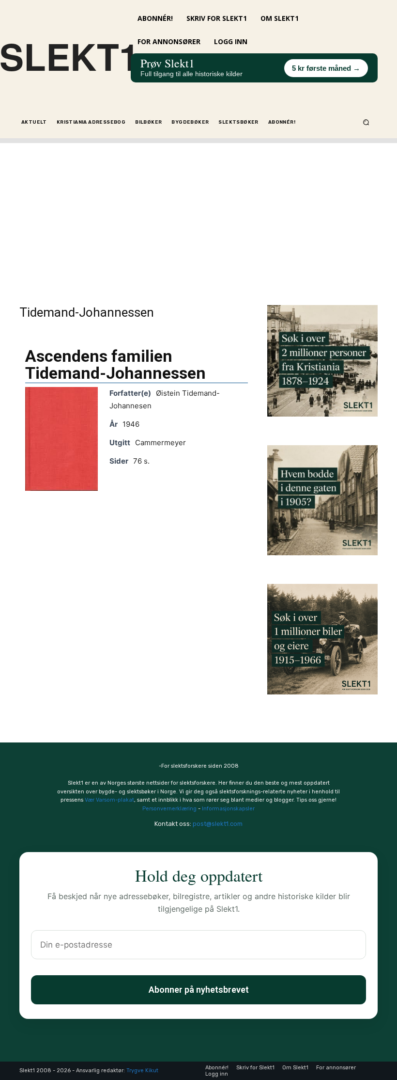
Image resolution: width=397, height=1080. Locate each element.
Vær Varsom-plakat (109, 800)
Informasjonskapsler (228, 809)
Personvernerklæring (169, 809)
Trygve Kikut (142, 1070)
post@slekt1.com (218, 823)
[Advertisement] (198, 211)
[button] (366, 122)
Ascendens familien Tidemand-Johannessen (115, 364)
